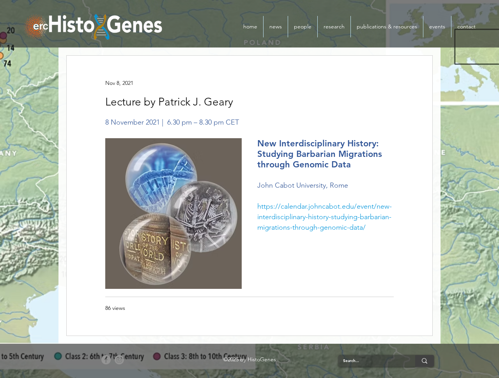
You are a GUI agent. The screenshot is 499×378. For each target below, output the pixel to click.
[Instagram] (119, 359)
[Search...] (424, 361)
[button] (302, 26)
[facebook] (106, 359)
